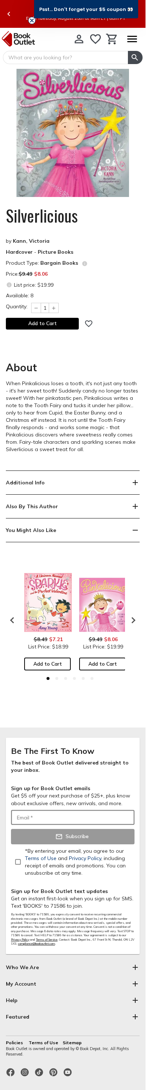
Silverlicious (42, 216)
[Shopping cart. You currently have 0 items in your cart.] (112, 39)
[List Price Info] (9, 285)
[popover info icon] (84, 264)
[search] (135, 57)
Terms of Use (43, 1042)
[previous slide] (9, 14)
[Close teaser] (32, 20)
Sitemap (72, 1042)
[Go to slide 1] (48, 678)
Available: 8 (19, 295)
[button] (86, 9)
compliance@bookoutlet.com (36, 943)
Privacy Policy (20, 939)
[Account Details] (79, 39)
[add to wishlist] (88, 323)
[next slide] (131, 620)
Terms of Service (47, 939)
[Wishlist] (95, 39)
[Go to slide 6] (92, 678)
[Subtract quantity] (36, 308)
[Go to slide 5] (83, 678)
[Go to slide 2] (56, 678)
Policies (15, 1042)
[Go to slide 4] (74, 678)
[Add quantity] (54, 308)
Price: (27, 274)
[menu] (132, 39)
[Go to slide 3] (65, 678)
